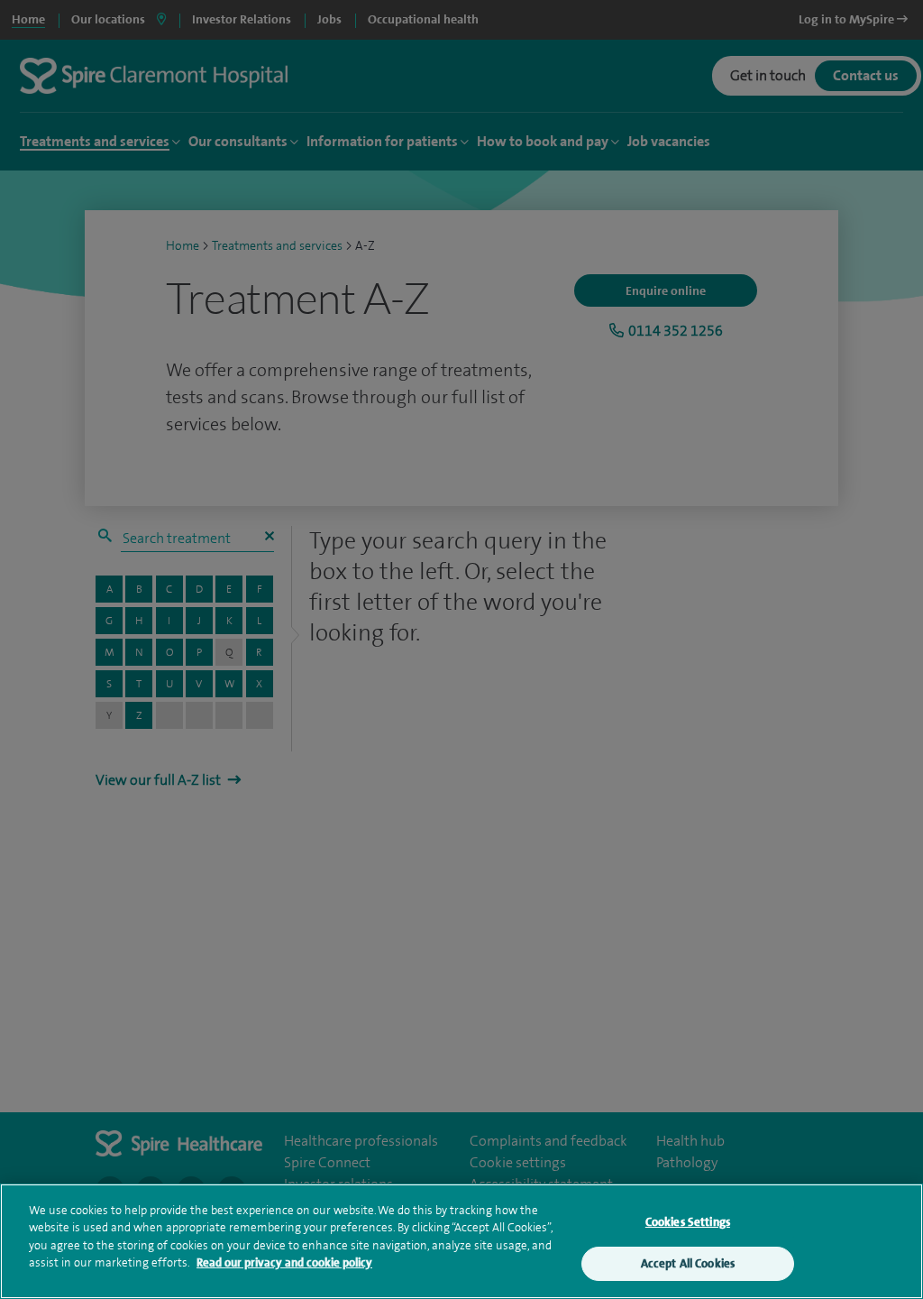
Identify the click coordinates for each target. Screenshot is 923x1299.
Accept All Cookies (688, 1263)
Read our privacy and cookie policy (284, 1262)
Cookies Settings (687, 1222)
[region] (461, 1241)
